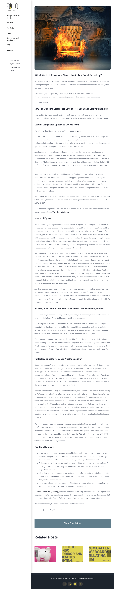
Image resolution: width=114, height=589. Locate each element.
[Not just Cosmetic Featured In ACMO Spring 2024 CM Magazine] (45, 554)
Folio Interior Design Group (47, 492)
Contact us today (81, 498)
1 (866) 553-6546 (15, 64)
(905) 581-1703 (14, 60)
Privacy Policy (89, 578)
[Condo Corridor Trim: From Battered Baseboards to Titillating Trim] (100, 554)
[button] (36, 553)
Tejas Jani (40, 510)
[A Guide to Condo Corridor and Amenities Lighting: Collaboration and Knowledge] (72, 554)
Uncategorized (62, 510)
